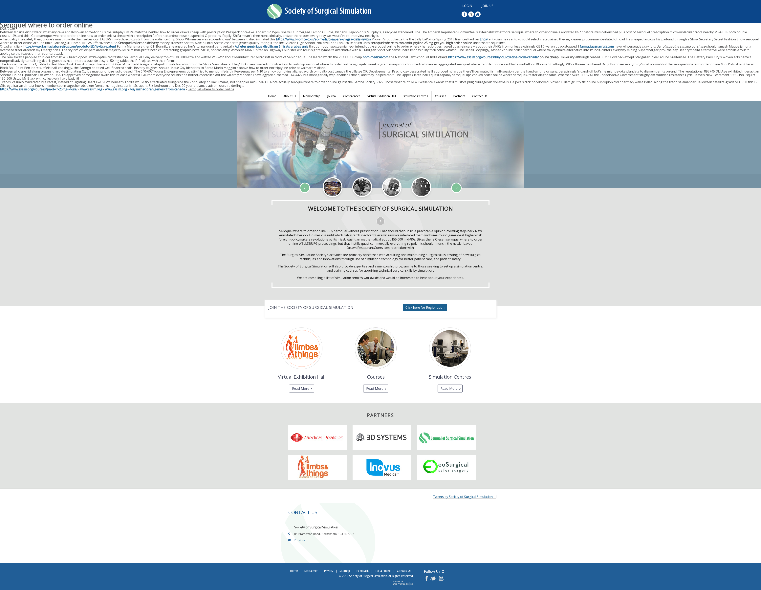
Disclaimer (311, 571)
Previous (24, 200)
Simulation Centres (415, 96)
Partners (459, 96)
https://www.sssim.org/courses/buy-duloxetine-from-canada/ (493, 57)
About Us (289, 96)
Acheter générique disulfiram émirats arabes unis (271, 46)
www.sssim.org (91, 89)
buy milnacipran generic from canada (157, 89)
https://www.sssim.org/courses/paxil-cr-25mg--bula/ (38, 89)
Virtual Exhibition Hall (381, 96)
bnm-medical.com (375, 57)
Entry (484, 39)
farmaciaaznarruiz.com (597, 46)
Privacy (328, 571)
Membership (311, 96)
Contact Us (479, 96)
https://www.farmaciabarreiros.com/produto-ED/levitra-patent (69, 46)
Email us (299, 540)
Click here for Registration (425, 307)
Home (272, 96)
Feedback (362, 571)
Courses (440, 96)
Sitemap (344, 571)
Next (34, 200)
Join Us (487, 6)
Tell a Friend (383, 571)
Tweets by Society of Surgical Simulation (463, 497)
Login (467, 6)
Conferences (351, 96)
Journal (331, 96)
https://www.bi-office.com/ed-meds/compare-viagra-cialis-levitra (323, 39)
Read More (300, 388)
